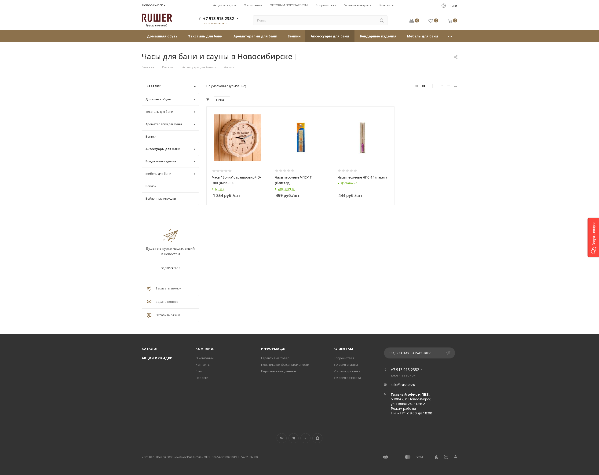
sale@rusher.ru (403, 384)
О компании (205, 358)
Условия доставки (347, 371)
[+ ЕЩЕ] (450, 36)
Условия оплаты (346, 364)
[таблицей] (456, 86)
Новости (202, 378)
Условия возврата (347, 378)
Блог (199, 371)
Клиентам (343, 349)
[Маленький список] (416, 86)
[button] (593, 237)
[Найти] (381, 20)
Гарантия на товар (275, 358)
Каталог (150, 349)
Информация (274, 349)
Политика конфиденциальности (285, 364)
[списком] (448, 86)
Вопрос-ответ (344, 358)
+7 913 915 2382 (218, 18)
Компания (205, 349)
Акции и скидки (157, 358)
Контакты (203, 364)
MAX (317, 438)
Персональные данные (278, 371)
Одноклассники (305, 438)
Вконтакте (282, 438)
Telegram (294, 438)
